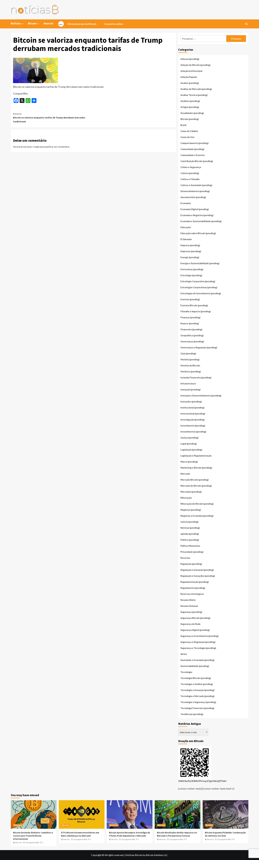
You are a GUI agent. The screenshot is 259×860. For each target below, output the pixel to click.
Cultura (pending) (189, 173)
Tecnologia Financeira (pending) (197, 708)
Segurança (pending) (191, 612)
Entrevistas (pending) (191, 269)
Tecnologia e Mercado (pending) (197, 696)
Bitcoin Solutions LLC (157, 855)
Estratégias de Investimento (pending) (200, 293)
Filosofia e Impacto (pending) (195, 311)
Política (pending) (189, 539)
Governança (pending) (192, 341)
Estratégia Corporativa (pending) (197, 281)
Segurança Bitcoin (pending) (195, 618)
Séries (183, 654)
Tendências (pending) (191, 714)
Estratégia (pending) (191, 275)
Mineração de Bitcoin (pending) (197, 503)
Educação (185, 227)
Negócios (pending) (190, 509)
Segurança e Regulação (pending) (197, 642)
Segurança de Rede (190, 624)
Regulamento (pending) (192, 588)
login (36, 146)
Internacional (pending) (192, 413)
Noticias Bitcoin (133, 855)
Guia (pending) (188, 353)
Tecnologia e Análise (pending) (196, 684)
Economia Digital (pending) (194, 209)
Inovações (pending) (191, 401)
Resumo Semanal (189, 606)
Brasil (183, 125)
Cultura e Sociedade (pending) (196, 185)
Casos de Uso (187, 137)
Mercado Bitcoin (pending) (194, 479)
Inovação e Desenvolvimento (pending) (200, 395)
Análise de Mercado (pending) (196, 89)
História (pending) (189, 359)
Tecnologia (186, 672)
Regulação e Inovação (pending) (197, 569)
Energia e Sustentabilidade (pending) (199, 263)
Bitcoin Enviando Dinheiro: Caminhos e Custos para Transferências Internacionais (33, 835)
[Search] (246, 24)
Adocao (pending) (189, 59)
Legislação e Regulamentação (195, 455)
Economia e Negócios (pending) (196, 215)
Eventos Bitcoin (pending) (194, 305)
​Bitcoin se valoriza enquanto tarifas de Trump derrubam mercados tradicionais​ (49, 117)
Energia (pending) (189, 257)
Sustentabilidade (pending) (194, 666)
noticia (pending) (189, 521)
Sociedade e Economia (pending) (197, 660)
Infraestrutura (188, 383)
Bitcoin (32, 23)
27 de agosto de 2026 (32, 843)
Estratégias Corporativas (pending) (198, 287)
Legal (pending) (188, 443)
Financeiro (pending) (191, 329)
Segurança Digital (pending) (195, 630)
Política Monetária (190, 545)
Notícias (209, 825)
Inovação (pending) (190, 389)
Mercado (185, 473)
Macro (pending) (189, 461)
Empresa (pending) (190, 245)
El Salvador (186, 239)
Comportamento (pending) (194, 143)
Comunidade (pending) (192, 149)
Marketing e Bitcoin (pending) (196, 467)
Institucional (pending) (192, 407)
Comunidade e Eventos (192, 155)
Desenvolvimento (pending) (195, 191)
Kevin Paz (18, 843)
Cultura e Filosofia (189, 179)
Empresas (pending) (190, 251)
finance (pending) (189, 323)
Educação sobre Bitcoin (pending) (198, 233)
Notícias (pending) (190, 527)
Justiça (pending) (189, 437)
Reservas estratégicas (192, 594)
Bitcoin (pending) (189, 119)
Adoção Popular (188, 77)
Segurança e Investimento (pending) (199, 636)
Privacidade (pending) (191, 551)
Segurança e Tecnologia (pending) (198, 648)
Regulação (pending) (191, 563)
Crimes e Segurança (190, 167)
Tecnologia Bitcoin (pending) (195, 678)
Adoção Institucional (191, 71)
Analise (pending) (189, 83)
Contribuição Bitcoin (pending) (196, 161)
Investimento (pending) (192, 425)
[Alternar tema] (61, 24)
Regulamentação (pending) (194, 581)
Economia (185, 203)
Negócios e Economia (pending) (196, 515)
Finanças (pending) (190, 317)
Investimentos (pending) (193, 431)
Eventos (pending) (190, 299)
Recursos (185, 557)
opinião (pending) (189, 533)
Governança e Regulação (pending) (198, 347)
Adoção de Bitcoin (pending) (195, 65)
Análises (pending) (190, 101)
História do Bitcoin (190, 365)
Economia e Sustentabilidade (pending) (201, 221)
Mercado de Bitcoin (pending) (196, 485)
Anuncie (48, 23)
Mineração (186, 497)
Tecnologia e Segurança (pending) (198, 702)
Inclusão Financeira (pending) (195, 377)
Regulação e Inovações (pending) (197, 575)
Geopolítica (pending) (192, 335)
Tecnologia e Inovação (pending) (197, 690)
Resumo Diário (187, 600)
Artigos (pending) (189, 107)
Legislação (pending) (191, 449)
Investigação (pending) (192, 419)
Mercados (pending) (191, 491)
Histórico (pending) (190, 371)
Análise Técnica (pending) (194, 95)
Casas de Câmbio (189, 131)
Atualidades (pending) (192, 113)
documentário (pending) (193, 197)
